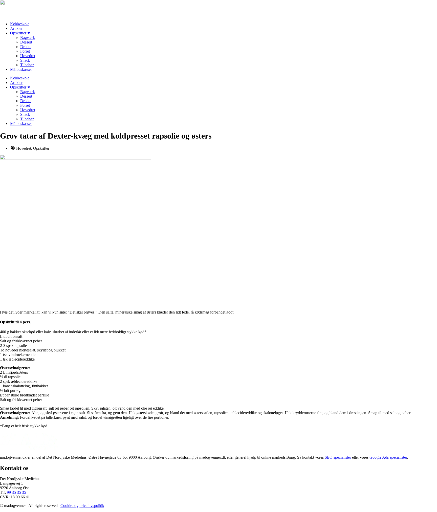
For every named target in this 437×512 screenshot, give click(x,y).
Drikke (25, 46)
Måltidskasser (21, 69)
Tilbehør (27, 65)
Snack (25, 60)
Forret (25, 51)
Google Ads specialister (388, 457)
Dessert (26, 42)
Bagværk (27, 37)
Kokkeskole (19, 24)
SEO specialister (338, 457)
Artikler (16, 28)
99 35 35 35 (16, 492)
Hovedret (27, 56)
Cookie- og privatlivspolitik (82, 505)
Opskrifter (18, 33)
